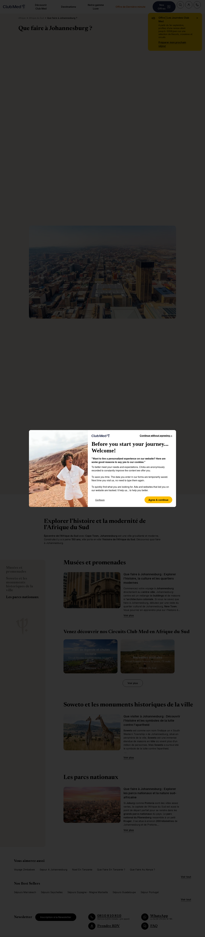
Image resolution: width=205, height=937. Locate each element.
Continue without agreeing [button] (156, 435)
